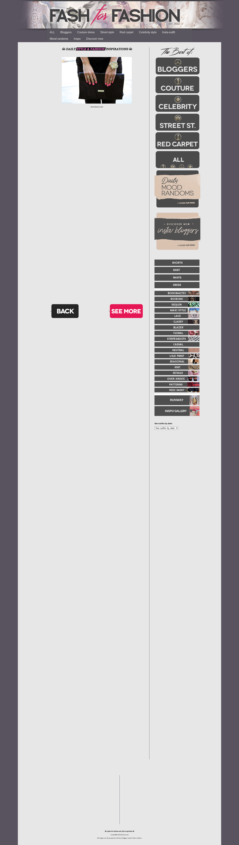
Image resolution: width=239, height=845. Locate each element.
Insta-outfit (168, 32)
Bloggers (66, 32)
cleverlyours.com (96, 107)
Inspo (77, 38)
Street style (107, 32)
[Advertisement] (175, 470)
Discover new (94, 38)
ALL (52, 32)
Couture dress (86, 32)
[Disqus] (97, 165)
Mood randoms (59, 38)
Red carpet (126, 32)
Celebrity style (148, 32)
